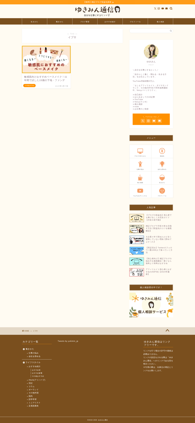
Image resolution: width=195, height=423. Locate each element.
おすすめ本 (36, 370)
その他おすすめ (38, 376)
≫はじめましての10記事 (144, 97)
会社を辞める (35, 356)
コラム (32, 386)
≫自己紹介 (138, 95)
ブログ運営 (85, 22)
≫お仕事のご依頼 (141, 109)
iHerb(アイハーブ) (37, 380)
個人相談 (160, 22)
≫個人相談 (138, 104)
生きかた (34, 22)
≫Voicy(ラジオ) (140, 102)
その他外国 (34, 393)
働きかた (59, 22)
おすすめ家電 (37, 373)
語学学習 (33, 399)
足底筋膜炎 (34, 406)
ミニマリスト (35, 403)
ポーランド (34, 390)
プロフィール (135, 22)
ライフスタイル (33, 362)
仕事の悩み (34, 353)
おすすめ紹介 (110, 22)
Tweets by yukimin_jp (68, 341)
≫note (136, 107)
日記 (31, 383)
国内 (31, 396)
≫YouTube (138, 99)
